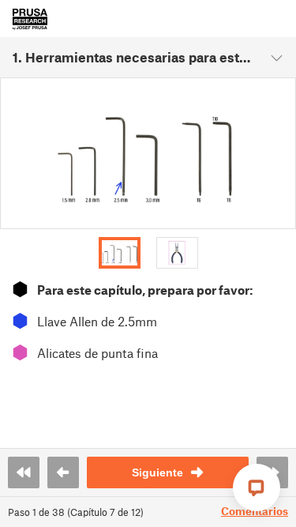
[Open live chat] (256, 487)
